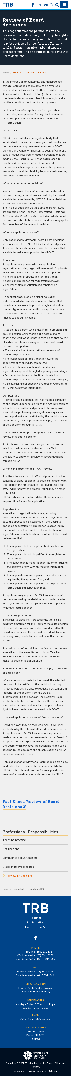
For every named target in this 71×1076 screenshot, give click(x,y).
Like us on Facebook (32, 4)
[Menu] (64, 4)
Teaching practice (14, 840)
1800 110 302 (44, 951)
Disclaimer (19, 1071)
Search (57, 4)
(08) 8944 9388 (45, 955)
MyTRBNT (43, 4)
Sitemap (53, 1071)
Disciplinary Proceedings (18, 867)
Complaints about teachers (20, 858)
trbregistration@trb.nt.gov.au (35, 1019)
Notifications (11, 849)
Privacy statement (37, 1071)
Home (6, 72)
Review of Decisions (20, 876)
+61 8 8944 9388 (46, 959)
